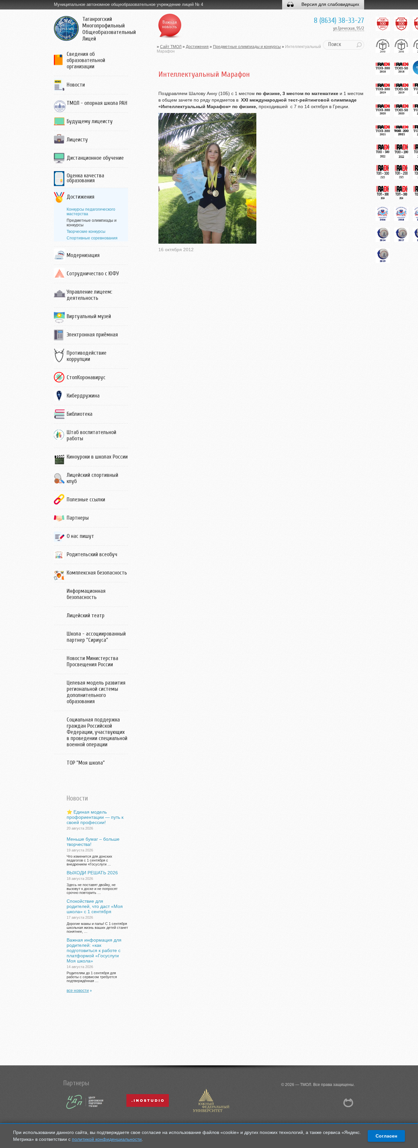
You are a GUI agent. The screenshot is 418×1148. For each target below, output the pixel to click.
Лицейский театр (85, 615)
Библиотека (79, 414)
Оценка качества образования (85, 178)
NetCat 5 (348, 1102)
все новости (78, 990)
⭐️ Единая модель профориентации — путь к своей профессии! (95, 817)
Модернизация (83, 255)
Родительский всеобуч (92, 554)
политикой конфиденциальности (107, 1139)
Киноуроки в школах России (97, 457)
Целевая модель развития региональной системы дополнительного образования (96, 692)
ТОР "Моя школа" (86, 763)
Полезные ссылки (86, 499)
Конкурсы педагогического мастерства (91, 211)
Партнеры (78, 518)
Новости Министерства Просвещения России (92, 661)
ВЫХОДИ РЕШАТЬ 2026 (92, 872)
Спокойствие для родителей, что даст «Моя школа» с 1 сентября (95, 906)
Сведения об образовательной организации (86, 60)
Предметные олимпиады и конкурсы (247, 46)
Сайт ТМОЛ (171, 46)
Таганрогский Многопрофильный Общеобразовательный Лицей (109, 29)
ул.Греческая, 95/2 (348, 28)
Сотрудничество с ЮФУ (93, 273)
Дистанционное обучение (95, 158)
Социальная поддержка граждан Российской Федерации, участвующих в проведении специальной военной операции (97, 732)
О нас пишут (80, 536)
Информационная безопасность (86, 594)
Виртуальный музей (89, 316)
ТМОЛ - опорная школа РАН (97, 103)
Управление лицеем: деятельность (89, 295)
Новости (76, 85)
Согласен (386, 1136)
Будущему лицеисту (90, 121)
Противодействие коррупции (86, 356)
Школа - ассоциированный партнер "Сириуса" (96, 637)
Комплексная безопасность (97, 573)
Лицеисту (77, 140)
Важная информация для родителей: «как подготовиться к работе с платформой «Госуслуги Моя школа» (94, 950)
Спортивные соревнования (92, 238)
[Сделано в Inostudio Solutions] (210, 1112)
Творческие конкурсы (86, 231)
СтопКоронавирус (86, 377)
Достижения (80, 197)
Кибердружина (83, 396)
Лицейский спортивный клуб (92, 478)
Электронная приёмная (92, 334)
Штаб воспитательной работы (91, 435)
